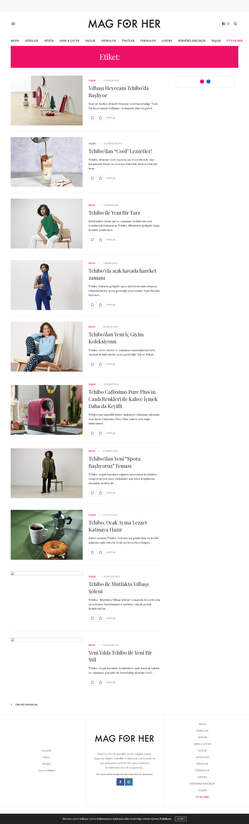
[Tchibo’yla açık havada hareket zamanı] (47, 285)
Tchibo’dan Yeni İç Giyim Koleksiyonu (116, 338)
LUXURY (167, 40)
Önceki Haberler (26, 704)
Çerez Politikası (46, 770)
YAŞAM (216, 40)
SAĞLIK (90, 40)
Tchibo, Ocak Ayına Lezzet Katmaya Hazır (118, 526)
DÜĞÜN (48, 40)
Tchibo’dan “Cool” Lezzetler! (121, 151)
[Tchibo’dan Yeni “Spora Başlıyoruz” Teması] (47, 473)
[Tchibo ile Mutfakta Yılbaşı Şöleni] (47, 598)
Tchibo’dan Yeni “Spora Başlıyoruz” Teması (114, 462)
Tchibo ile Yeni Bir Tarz (114, 212)
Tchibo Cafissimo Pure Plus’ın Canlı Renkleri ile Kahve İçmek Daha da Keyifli (123, 398)
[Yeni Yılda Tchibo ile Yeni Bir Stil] (47, 665)
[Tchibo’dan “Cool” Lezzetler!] (47, 162)
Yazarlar (46, 750)
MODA (15, 40)
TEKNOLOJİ (148, 40)
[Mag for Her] (124, 24)
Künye (46, 757)
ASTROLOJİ (108, 40)
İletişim (47, 763)
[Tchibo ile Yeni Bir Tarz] (47, 224)
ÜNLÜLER (128, 40)
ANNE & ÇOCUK (69, 40)
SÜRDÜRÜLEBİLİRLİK (192, 40)
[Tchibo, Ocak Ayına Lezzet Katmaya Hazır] (47, 535)
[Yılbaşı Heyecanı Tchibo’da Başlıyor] (47, 100)
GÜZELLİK (31, 40)
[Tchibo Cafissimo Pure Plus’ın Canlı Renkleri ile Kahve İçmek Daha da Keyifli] (47, 410)
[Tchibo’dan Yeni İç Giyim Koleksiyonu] (47, 347)
